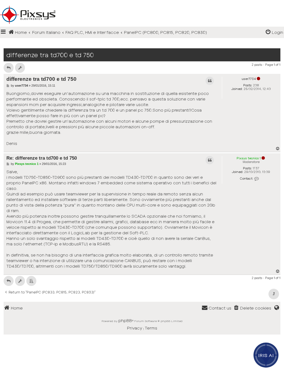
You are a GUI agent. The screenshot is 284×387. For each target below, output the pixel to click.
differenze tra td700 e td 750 (50, 55)
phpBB (125, 320)
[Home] (142, 6)
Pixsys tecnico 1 (249, 158)
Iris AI (266, 355)
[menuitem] (274, 32)
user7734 (249, 79)
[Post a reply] (9, 68)
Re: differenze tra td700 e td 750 (41, 157)
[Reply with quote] (210, 81)
